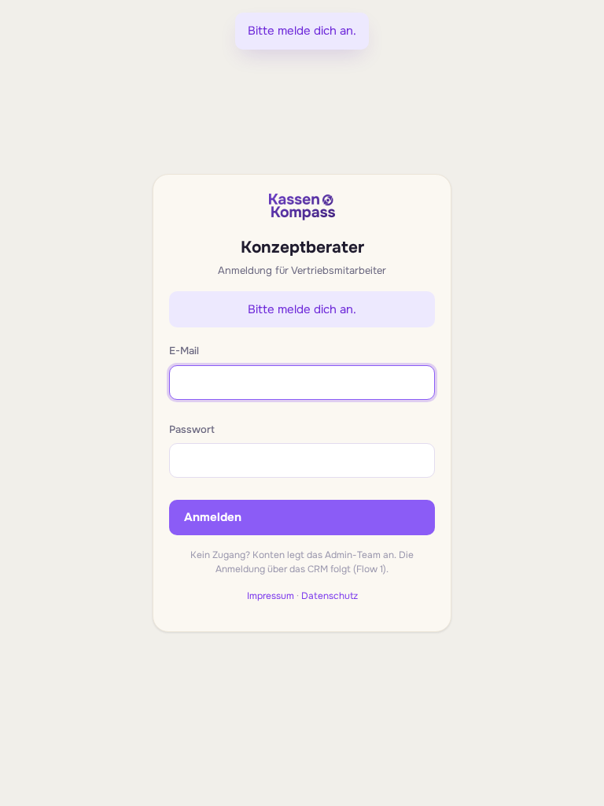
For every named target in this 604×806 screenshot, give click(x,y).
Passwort (192, 429)
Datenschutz (329, 596)
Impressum (270, 596)
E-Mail (184, 350)
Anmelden (212, 517)
